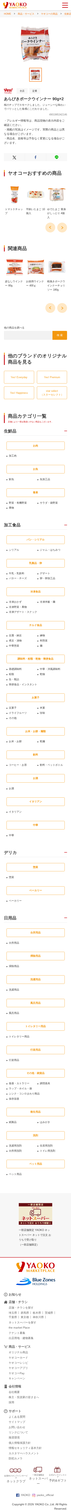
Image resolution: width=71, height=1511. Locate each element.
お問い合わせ (17, 1427)
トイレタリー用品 (19, 1036)
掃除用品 (14, 966)
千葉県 (13, 1317)
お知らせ (15, 1294)
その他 (13, 718)
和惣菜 (44, 640)
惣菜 (11, 877)
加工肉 (13, 455)
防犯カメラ (15, 1458)
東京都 (25, 1317)
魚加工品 (45, 479)
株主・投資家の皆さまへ (24, 1397)
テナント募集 (17, 1332)
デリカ (10, 852)
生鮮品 (10, 431)
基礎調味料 (15, 669)
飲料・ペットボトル (51, 764)
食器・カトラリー (19, 1083)
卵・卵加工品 (47, 578)
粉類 (11, 674)
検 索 (60, 335)
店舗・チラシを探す (21, 1307)
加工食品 (12, 525)
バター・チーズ (18, 578)
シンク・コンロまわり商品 (24, 1093)
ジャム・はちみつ (50, 549)
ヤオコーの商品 (49, 13)
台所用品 (14, 942)
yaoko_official (45, 1495)
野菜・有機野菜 (18, 502)
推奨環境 (14, 1437)
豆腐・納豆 (15, 635)
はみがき (45, 1122)
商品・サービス (26, 13)
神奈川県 (38, 1317)
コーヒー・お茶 (18, 764)
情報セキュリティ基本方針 (25, 1448)
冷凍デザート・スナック (23, 611)
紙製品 (13, 1122)
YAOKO (25, 1495)
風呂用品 (14, 1012)
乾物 (42, 674)
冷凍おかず (15, 601)
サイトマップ (17, 1421)
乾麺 (42, 741)
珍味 (42, 712)
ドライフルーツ (18, 712)
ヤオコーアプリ (18, 1367)
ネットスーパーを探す (22, 1322)
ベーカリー (15, 900)
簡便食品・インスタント (23, 684)
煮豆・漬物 (15, 640)
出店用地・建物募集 (21, 1338)
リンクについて (18, 1432)
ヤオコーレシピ (18, 1362)
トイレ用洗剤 (47, 1150)
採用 (11, 1402)
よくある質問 (17, 1416)
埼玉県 (13, 1312)
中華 (11, 835)
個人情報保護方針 (20, 1442)
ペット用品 (15, 1174)
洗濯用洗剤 (15, 1145)
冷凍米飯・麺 (47, 601)
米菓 (42, 707)
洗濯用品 (14, 989)
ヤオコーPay (16, 1373)
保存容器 (14, 1098)
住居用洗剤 (46, 1145)
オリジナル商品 (18, 1352)
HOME (7, 13)
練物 (42, 635)
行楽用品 (14, 1060)
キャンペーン (17, 1378)
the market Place (19, 1327)
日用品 (10, 918)
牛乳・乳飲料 (16, 573)
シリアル (14, 549)
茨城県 (49, 1312)
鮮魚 (11, 479)
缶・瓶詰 (14, 679)
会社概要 (14, 1392)
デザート (45, 573)
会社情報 (15, 1386)
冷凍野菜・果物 (18, 606)
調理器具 (45, 1083)
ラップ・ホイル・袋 (20, 1088)
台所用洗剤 (15, 1150)
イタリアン (15, 811)
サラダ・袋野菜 (49, 502)
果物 (11, 507)
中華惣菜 (14, 645)
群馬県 (25, 1312)
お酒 (11, 788)
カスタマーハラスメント (24, 1453)
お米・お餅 (15, 741)
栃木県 (37, 1312)
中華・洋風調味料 (50, 669)
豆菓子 (13, 707)
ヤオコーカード (18, 1357)
